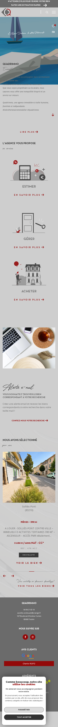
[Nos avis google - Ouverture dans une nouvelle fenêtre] (28, 656)
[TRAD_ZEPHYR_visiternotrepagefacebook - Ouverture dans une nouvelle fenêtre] (25, 637)
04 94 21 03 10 (29, 609)
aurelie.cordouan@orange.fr (29, 613)
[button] (12, 576)
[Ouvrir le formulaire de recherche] (46, 12)
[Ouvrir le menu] (54, 12)
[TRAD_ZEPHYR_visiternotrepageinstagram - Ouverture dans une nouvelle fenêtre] (32, 637)
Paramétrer (24, 709)
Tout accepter (24, 717)
